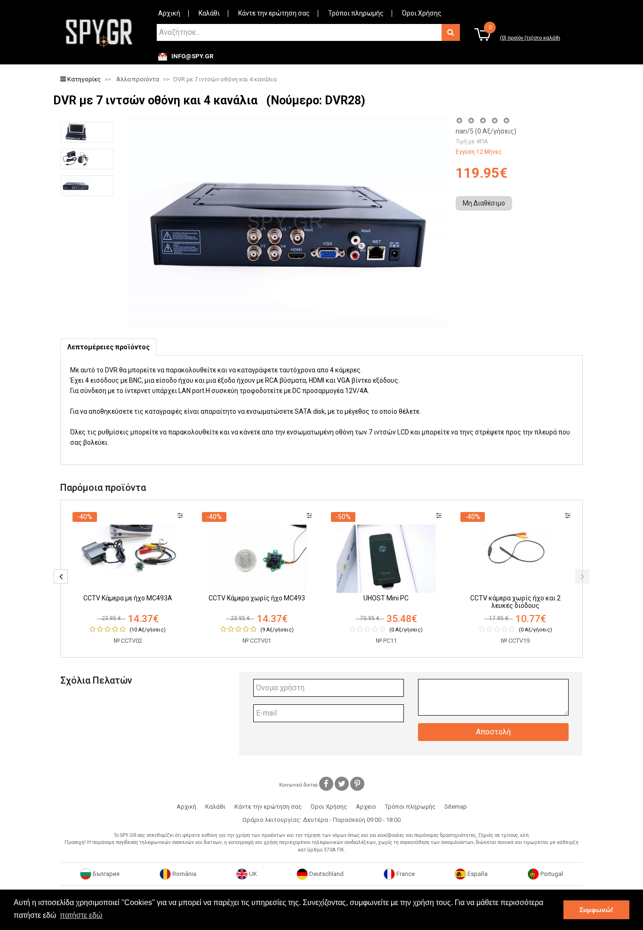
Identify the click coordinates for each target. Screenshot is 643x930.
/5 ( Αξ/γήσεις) (486, 131)
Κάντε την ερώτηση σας (274, 13)
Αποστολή (493, 731)
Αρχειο (366, 806)
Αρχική (169, 13)
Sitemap (455, 806)
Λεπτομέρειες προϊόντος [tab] (108, 347)
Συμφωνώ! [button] (596, 910)
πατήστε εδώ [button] (81, 915)
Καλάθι (209, 13)
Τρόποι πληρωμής (356, 13)
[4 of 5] (494, 120)
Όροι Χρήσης (422, 13)
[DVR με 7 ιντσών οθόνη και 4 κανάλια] (86, 132)
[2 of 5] (471, 120)
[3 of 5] (483, 120)
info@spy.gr (192, 56)
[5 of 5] (507, 120)
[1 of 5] (459, 120)
